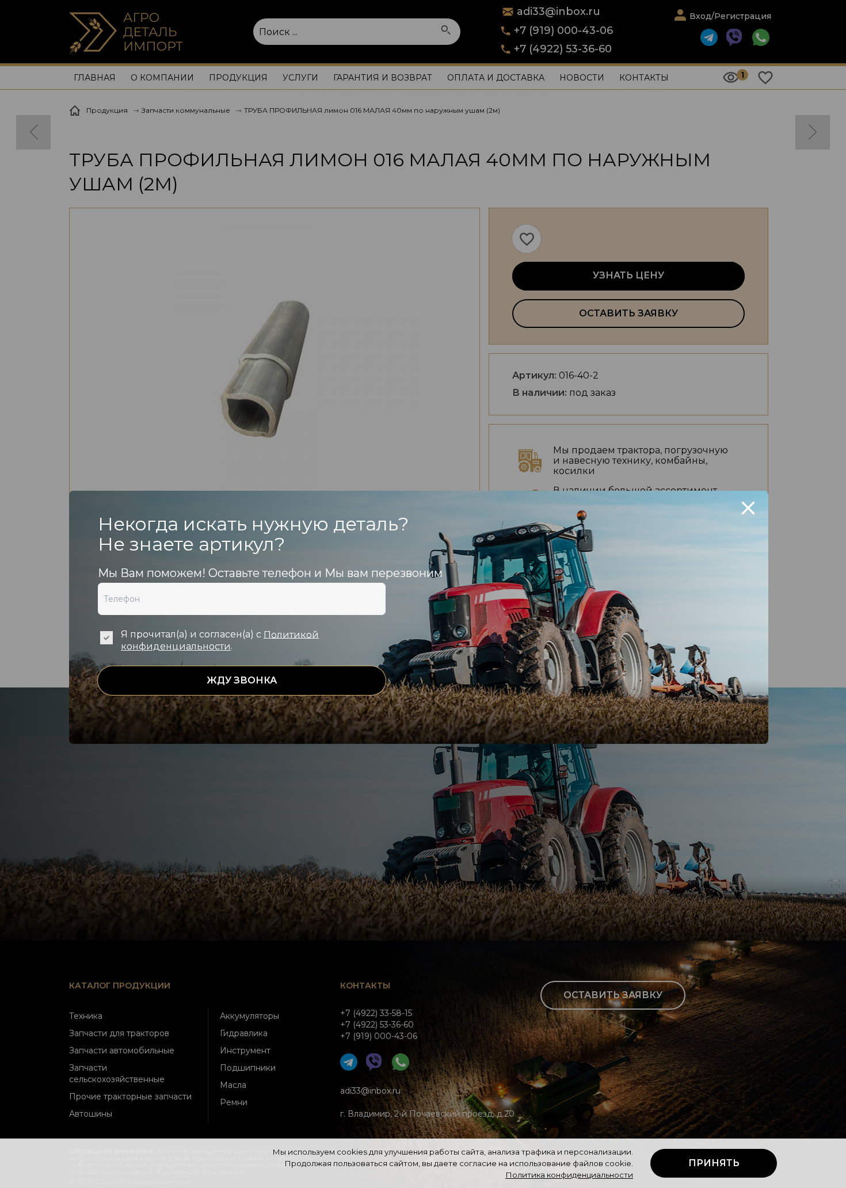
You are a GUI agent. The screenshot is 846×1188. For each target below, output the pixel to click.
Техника (85, 1016)
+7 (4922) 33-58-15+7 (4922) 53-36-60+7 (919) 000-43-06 (378, 1024)
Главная (95, 77)
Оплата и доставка (495, 77)
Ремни (233, 1102)
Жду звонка (242, 680)
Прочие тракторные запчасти (130, 1096)
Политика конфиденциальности (569, 1174)
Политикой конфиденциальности (220, 640)
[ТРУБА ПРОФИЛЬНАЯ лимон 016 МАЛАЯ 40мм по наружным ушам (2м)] (274, 369)
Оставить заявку (628, 313)
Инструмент (245, 1050)
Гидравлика (244, 1033)
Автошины (90, 1114)
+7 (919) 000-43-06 (563, 30)
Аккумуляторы (249, 1016)
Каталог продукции (119, 985)
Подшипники (248, 1068)
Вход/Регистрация (730, 16)
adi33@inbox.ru (370, 1091)
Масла (233, 1085)
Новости (581, 77)
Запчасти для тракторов (119, 1033)
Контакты (644, 77)
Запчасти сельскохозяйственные (117, 1073)
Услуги (300, 77)
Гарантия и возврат (382, 77)
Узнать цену (628, 275)
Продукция (238, 77)
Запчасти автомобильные (121, 1050)
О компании (162, 77)
